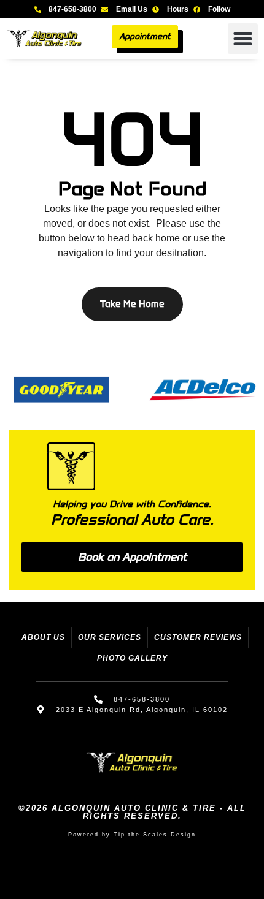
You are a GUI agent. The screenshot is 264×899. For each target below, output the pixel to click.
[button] (243, 38)
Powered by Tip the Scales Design (132, 835)
